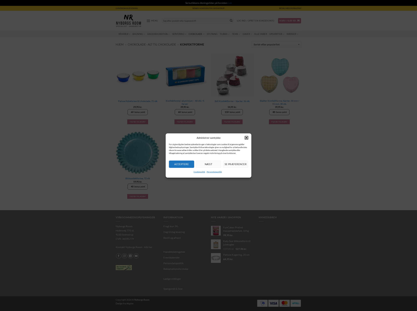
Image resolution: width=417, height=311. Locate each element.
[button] (246, 137)
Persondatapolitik (214, 172)
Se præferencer (236, 164)
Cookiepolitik (199, 172)
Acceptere (181, 164)
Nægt (208, 164)
